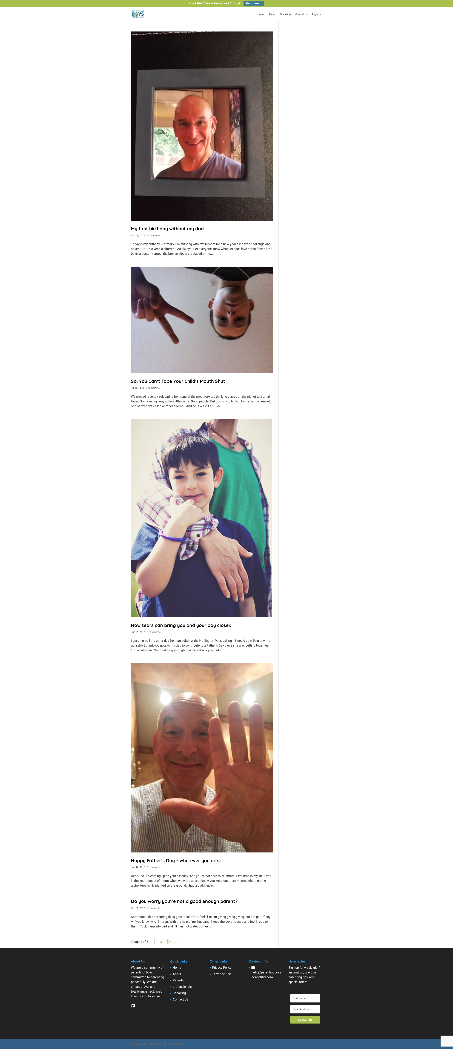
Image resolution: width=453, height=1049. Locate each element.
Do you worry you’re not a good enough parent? (184, 901)
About (272, 14)
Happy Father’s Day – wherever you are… (176, 860)
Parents (178, 980)
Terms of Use (221, 974)
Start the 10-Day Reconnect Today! (214, 3)
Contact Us (301, 14)
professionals (182, 987)
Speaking (285, 14)
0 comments (153, 235)
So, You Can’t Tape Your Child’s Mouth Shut (178, 381)
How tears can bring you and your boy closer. (181, 625)
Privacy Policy (221, 967)
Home (260, 14)
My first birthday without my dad (167, 229)
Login (315, 14)
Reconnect (254, 3)
